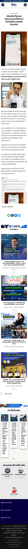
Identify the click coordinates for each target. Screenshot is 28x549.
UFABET (6, 480)
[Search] (25, 4)
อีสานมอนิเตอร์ (14, 13)
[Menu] (2, 4)
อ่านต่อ (14, 272)
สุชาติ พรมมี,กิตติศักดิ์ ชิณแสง (14, 542)
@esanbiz (8, 393)
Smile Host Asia (14, 547)
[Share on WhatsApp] (8, 215)
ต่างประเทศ (6, 517)
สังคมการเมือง (7, 502)
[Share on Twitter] (15, 215)
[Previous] (2, 435)
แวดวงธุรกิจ (7, 510)
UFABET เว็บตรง (6, 482)
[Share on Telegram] (19, 215)
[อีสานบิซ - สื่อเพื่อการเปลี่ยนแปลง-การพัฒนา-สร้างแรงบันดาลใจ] (14, 4)
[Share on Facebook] (12, 215)
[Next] (26, 435)
